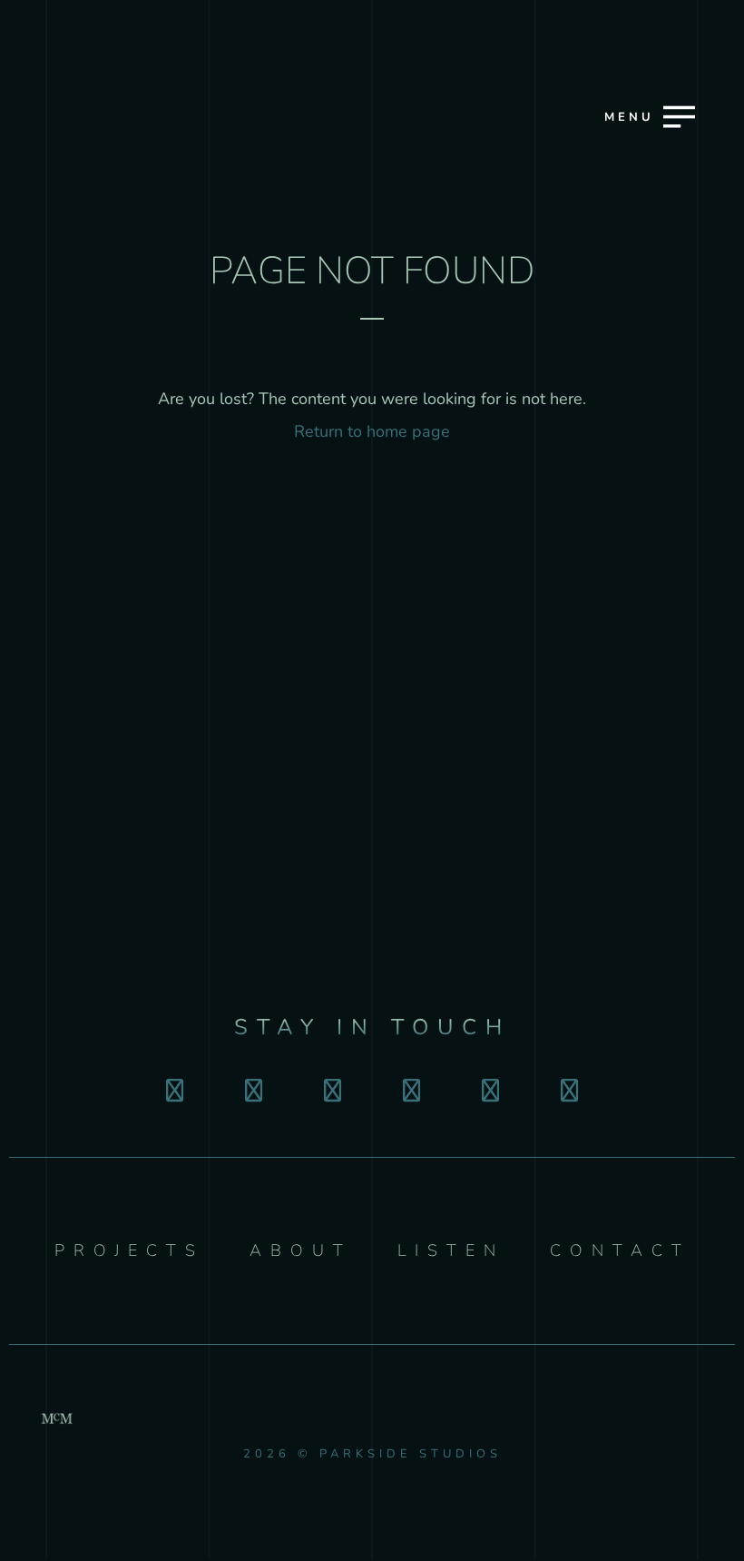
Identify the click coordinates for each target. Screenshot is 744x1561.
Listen (369, 873)
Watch (370, 809)
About (369, 745)
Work (370, 681)
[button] (644, 185)
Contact (369, 937)
